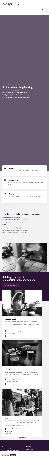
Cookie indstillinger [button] (5, 455)
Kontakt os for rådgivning (11, 285)
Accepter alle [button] (13, 455)
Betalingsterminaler (14, 180)
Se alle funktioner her (22, 387)
